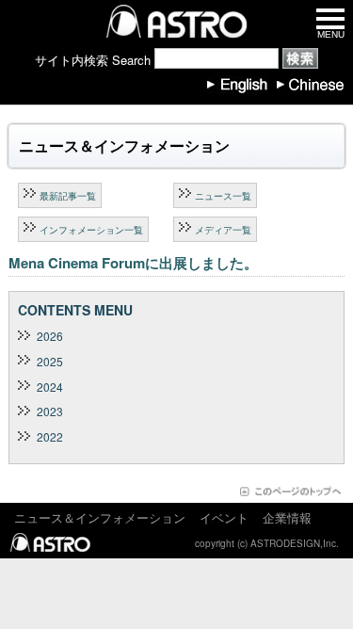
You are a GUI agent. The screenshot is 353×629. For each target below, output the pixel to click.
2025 (50, 361)
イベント (224, 517)
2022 (50, 436)
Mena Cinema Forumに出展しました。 (133, 262)
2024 (50, 387)
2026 (50, 336)
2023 (50, 411)
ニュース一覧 (223, 195)
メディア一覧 (223, 229)
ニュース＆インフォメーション (99, 517)
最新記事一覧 (68, 195)
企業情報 (287, 517)
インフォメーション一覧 (91, 229)
